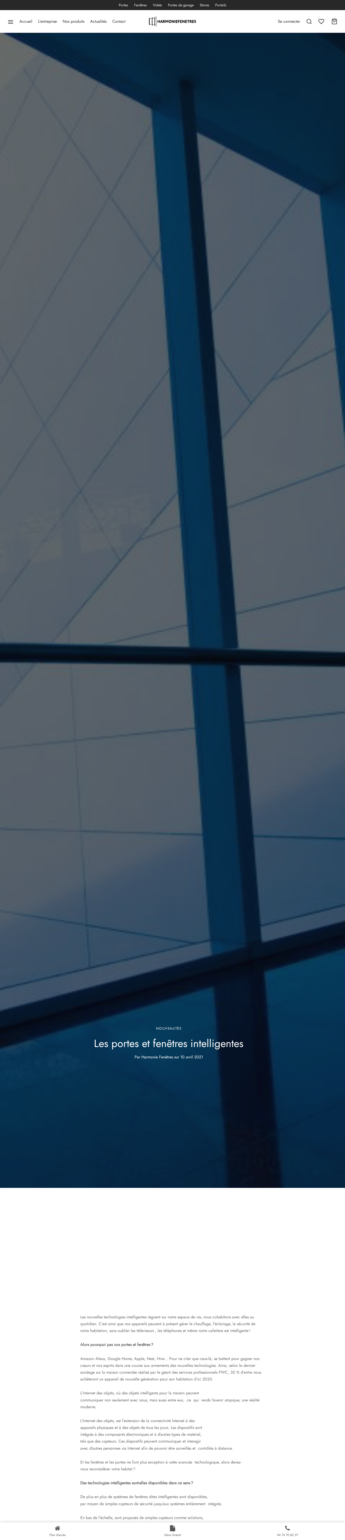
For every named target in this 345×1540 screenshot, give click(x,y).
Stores (204, 5)
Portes (123, 5)
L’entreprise (47, 21)
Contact (119, 21)
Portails (220, 5)
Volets (157, 5)
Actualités (98, 21)
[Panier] (334, 21)
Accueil (25, 21)
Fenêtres (140, 5)
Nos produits (73, 21)
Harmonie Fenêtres (157, 1057)
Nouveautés (169, 1028)
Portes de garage (181, 5)
